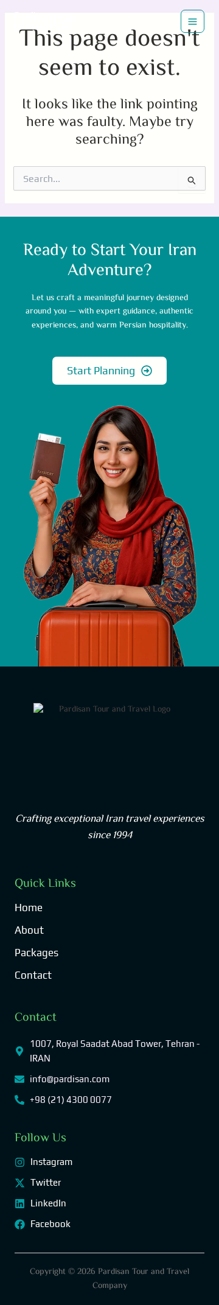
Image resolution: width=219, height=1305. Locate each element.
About (29, 930)
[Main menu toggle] (192, 21)
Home (29, 907)
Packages (36, 952)
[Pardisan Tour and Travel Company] (45, 21)
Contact (33, 975)
